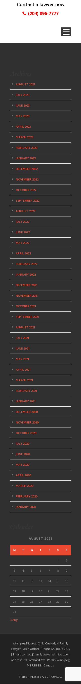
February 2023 (26, 148)
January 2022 (26, 274)
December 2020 (27, 412)
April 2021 (23, 370)
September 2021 (27, 317)
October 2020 (26, 433)
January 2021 (26, 401)
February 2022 (26, 264)
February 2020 (26, 496)
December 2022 (27, 169)
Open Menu (66, 31)
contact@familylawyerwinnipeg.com (46, 654)
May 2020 (22, 465)
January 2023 (26, 158)
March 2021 (24, 380)
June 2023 (23, 105)
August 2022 (25, 211)
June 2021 (23, 348)
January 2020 (26, 507)
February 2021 (26, 391)
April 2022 (23, 253)
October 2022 (26, 190)
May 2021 (22, 359)
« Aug (14, 620)
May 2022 (22, 243)
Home (23, 677)
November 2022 (27, 179)
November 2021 (27, 296)
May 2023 (22, 116)
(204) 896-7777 (43, 13)
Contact (56, 677)
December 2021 (27, 285)
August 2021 (25, 327)
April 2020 (23, 475)
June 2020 (23, 454)
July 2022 (22, 222)
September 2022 (27, 200)
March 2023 (24, 137)
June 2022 (23, 232)
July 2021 (22, 338)
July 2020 (22, 443)
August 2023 (25, 84)
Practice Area (39, 677)
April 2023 (23, 127)
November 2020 (27, 422)
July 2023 (22, 95)
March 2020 (24, 486)
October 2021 (26, 306)
